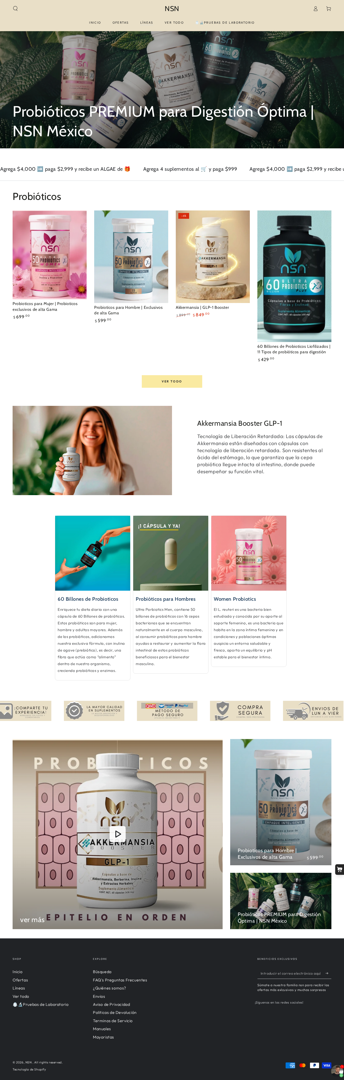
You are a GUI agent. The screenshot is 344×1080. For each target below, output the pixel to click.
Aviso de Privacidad (111, 1004)
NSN (28, 1062)
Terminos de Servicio (113, 1020)
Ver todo (172, 381)
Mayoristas (103, 1037)
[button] (15, 8)
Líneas (19, 987)
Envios (99, 996)
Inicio (18, 971)
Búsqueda (102, 971)
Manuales (102, 1028)
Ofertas (20, 979)
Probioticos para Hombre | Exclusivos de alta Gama (267, 853)
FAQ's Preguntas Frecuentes (120, 979)
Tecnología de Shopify (29, 1069)
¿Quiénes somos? (109, 987)
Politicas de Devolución (115, 1012)
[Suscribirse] (328, 973)
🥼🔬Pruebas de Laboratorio (40, 1004)
